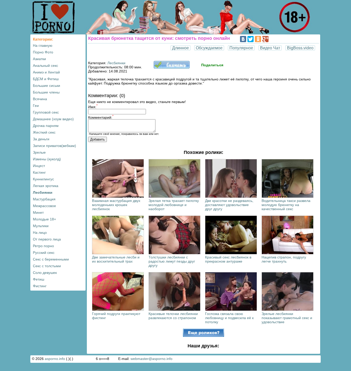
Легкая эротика (45, 186)
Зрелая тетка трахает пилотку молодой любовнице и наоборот (174, 205)
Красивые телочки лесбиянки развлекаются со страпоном (173, 316)
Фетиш (38, 279)
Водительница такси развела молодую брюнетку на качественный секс (286, 205)
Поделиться (212, 65)
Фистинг (40, 286)
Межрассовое (44, 206)
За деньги (41, 139)
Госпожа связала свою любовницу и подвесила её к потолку (229, 318)
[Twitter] (250, 39)
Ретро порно (43, 246)
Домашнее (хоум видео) (53, 119)
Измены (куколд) (47, 159)
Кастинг (39, 172)
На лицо (40, 232)
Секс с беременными (51, 259)
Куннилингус (43, 179)
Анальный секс (45, 65)
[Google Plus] (265, 39)
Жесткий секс (44, 132)
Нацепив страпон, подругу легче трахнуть (284, 259)
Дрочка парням (46, 126)
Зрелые (39, 152)
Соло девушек (45, 273)
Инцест (39, 166)
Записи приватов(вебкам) (54, 146)
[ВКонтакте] (243, 39)
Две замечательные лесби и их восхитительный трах (116, 259)
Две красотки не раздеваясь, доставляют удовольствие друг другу (229, 205)
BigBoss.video (300, 48)
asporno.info (55, 359)
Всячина (40, 99)
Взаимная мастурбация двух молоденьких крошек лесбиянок (116, 205)
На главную (42, 45)
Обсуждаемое (209, 48)
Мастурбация (44, 199)
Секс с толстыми (47, 266)
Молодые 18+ (44, 219)
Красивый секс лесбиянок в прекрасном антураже (228, 259)
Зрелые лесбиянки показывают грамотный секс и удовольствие (287, 318)
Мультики (41, 226)
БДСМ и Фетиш (46, 79)
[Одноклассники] (258, 39)
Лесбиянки (42, 192)
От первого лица (47, 239)
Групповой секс (46, 112)
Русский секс (43, 253)
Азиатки (39, 59)
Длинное (180, 48)
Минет (38, 212)
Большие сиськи (46, 86)
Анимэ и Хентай (46, 72)
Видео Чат (270, 48)
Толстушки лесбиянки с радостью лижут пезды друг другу (172, 261)
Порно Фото (43, 52)
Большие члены (46, 92)
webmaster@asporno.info (151, 359)
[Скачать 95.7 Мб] (172, 67)
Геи (36, 106)
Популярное (241, 48)
